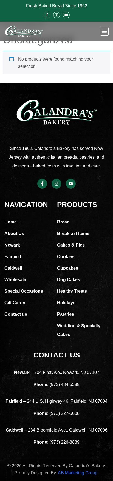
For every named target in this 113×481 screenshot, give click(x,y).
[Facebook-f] (47, 15)
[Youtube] (66, 15)
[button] (104, 31)
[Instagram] (56, 15)
